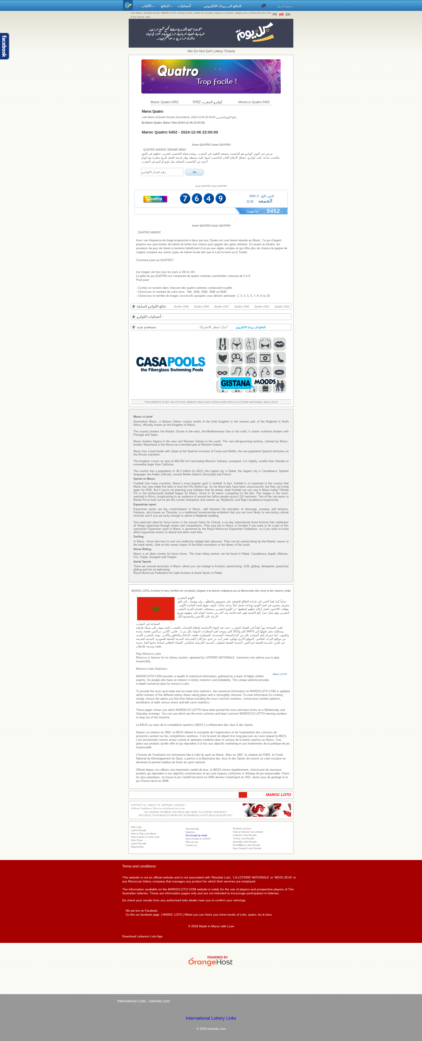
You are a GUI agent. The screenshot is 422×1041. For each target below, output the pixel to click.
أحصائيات (189, 6)
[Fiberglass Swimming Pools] (171, 395)
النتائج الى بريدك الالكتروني (222, 6)
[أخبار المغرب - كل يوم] (211, 45)
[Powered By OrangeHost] (211, 966)
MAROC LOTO (172, 914)
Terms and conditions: (139, 866)
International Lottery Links (211, 1018)
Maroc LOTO (280, 674)
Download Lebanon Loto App (142, 936)
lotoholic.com (159, 1001)
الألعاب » (149, 6)
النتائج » (167, 6)
